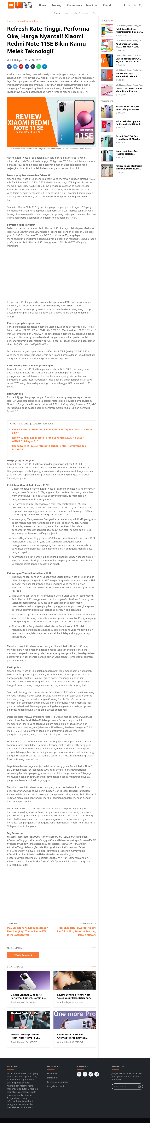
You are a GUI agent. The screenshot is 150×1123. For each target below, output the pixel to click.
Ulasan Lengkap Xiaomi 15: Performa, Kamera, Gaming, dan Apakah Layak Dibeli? (27, 998)
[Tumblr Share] (32, 66)
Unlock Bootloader (80, 13)
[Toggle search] (140, 5)
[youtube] (79, 1074)
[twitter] (90, 1074)
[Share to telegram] (44, 66)
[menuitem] (42, 5)
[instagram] (129, 5)
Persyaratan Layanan (57, 1082)
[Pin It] (21, 66)
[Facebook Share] (9, 66)
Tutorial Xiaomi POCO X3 (126, 55)
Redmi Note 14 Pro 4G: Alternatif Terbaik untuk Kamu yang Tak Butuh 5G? (72, 1038)
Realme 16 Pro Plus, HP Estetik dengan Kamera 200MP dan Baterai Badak (129, 109)
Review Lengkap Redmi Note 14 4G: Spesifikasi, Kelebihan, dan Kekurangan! (74, 998)
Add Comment (24, 955)
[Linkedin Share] (27, 66)
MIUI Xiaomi (121, 25)
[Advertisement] (31, 275)
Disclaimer (52, 1077)
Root (66, 13)
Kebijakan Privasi (55, 1086)
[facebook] (124, 5)
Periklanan (52, 1073)
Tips (94, 13)
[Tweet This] (15, 66)
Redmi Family (132, 25)
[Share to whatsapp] (38, 66)
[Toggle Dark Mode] (135, 5)
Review (57, 13)
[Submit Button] (139, 1086)
